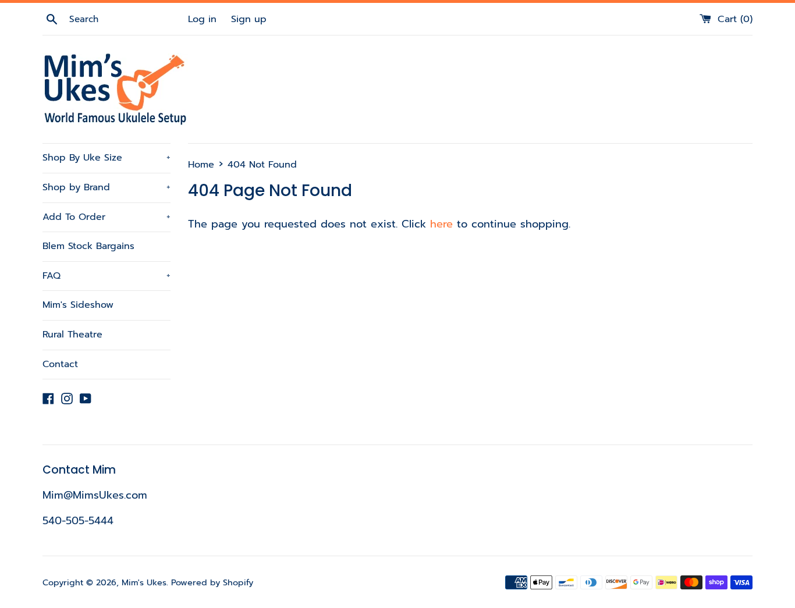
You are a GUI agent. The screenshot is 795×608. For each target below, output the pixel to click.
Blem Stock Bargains (88, 246)
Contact (60, 364)
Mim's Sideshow (77, 305)
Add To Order (106, 217)
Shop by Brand (106, 187)
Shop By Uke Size (106, 158)
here (441, 224)
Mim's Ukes (144, 582)
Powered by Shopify (212, 582)
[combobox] (127, 19)
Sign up (249, 19)
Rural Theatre (72, 335)
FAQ (106, 276)
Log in (202, 19)
